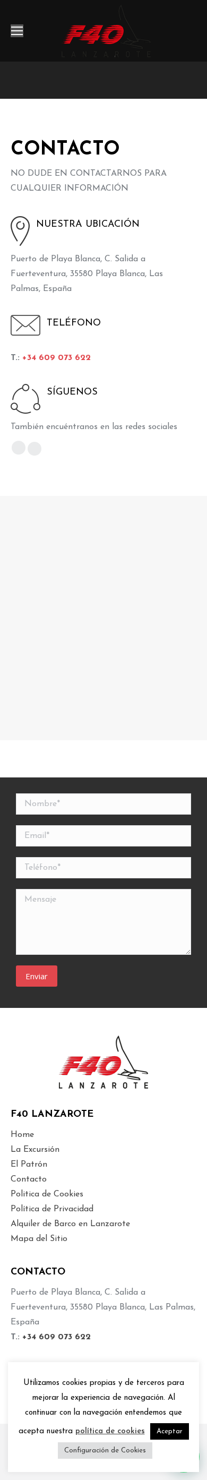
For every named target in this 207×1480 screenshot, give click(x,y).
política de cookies (110, 1431)
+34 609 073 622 (56, 358)
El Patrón (29, 1164)
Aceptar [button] (170, 1431)
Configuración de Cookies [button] (105, 1450)
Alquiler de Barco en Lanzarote (70, 1224)
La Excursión (35, 1149)
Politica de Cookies (47, 1194)
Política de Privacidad (52, 1209)
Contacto (29, 1179)
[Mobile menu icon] (17, 30)
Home (22, 1135)
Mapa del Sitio (39, 1239)
